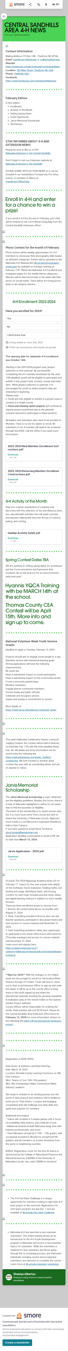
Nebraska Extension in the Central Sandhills (28, 153)
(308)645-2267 (21, 73)
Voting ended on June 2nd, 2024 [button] (34, 329)
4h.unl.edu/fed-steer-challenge (38, 1212)
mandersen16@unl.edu (25, 59)
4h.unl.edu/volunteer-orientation (42, 1264)
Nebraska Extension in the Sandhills (24, 164)
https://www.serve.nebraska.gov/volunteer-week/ (31, 710)
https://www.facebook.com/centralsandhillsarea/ (31, 80)
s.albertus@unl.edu (50, 59)
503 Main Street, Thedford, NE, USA (35, 70)
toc (4, 16)
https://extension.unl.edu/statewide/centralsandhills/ (33, 66)
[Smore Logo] (17, 4)
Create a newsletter (17, 1342)
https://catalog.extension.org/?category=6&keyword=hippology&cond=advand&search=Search (34, 952)
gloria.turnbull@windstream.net (22, 832)
